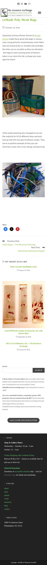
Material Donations (12, 468)
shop (6, 492)
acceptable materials (22, 471)
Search (4, 366)
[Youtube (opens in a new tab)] (25, 4)
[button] (39, 12)
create (6, 499)
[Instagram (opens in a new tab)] (22, 4)
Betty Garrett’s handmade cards (23, 267)
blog (6, 506)
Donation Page (10, 475)
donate (6, 495)
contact (7, 509)
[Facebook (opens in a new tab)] (18, 4)
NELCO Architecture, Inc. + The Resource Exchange (23, 344)
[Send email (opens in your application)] (28, 4)
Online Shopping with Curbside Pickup (19, 455)
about (6, 488)
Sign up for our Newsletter (23, 420)
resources (7, 502)
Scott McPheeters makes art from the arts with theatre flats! (24, 332)
